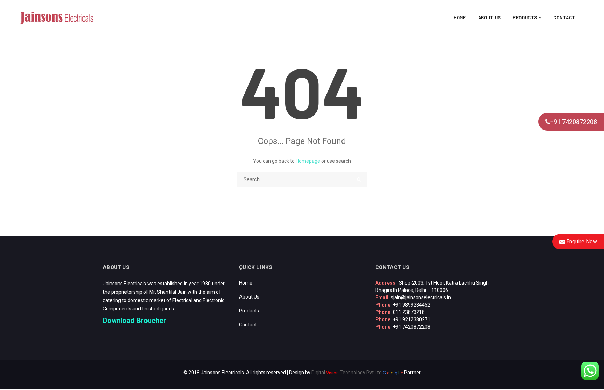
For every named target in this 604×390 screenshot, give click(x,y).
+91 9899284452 (411, 305)
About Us (489, 17)
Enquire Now (581, 241)
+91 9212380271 (411, 319)
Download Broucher (134, 320)
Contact (564, 17)
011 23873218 (409, 312)
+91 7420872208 (573, 121)
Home (460, 17)
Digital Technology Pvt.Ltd (346, 372)
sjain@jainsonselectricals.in (421, 297)
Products (526, 17)
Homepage (308, 161)
